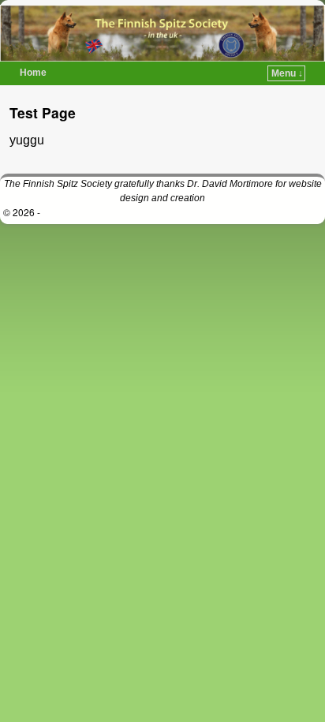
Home (33, 72)
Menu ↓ (287, 73)
